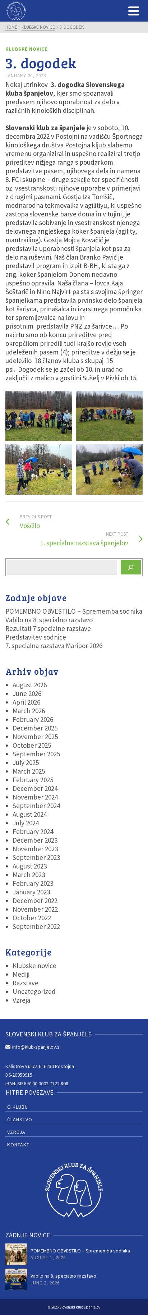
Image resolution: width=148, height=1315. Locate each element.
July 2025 (26, 762)
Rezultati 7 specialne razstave (48, 628)
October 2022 (32, 917)
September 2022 (36, 926)
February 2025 (33, 779)
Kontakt (18, 1144)
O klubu (17, 1107)
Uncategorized (34, 991)
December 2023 (35, 840)
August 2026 (30, 685)
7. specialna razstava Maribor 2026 (53, 645)
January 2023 (31, 892)
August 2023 (30, 866)
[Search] (131, 567)
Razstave (25, 983)
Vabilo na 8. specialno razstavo (49, 619)
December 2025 (35, 728)
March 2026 (29, 710)
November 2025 (35, 736)
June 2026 (27, 693)
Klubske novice (26, 49)
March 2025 (29, 771)
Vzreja (21, 1000)
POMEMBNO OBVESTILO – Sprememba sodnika (73, 611)
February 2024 (33, 831)
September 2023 (36, 857)
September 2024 (36, 805)
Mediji (21, 974)
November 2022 (35, 909)
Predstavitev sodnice (35, 637)
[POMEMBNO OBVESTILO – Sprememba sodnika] (16, 1254)
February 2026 (33, 719)
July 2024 (26, 823)
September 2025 (36, 754)
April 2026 (26, 702)
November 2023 (35, 848)
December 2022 (35, 900)
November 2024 (35, 797)
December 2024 (35, 788)
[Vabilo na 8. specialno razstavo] (16, 1279)
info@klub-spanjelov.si (36, 1047)
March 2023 (29, 874)
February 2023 (33, 883)
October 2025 (32, 745)
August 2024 (30, 814)
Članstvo (19, 1119)
